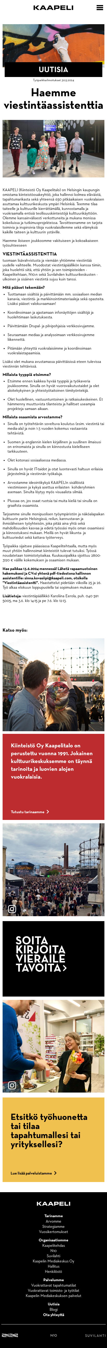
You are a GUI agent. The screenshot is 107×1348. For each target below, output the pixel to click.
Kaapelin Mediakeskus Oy (53, 1261)
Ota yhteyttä (53, 1315)
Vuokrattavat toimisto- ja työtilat (53, 1291)
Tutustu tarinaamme (27, 812)
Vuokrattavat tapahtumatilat (53, 1285)
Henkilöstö (53, 1272)
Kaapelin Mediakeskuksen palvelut (53, 1296)
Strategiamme (53, 1227)
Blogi (54, 1310)
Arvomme (53, 1221)
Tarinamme (53, 1216)
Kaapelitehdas (53, 1246)
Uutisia (53, 1304)
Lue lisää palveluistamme (31, 1173)
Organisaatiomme (53, 1240)
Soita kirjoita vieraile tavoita (41, 955)
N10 (53, 1251)
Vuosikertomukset (53, 1232)
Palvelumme (53, 1280)
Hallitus (53, 1266)
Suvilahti (53, 1256)
